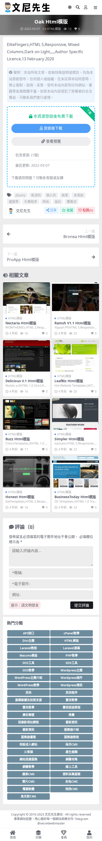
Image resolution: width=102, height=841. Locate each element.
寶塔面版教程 (71, 707)
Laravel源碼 (71, 648)
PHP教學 (72, 655)
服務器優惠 (28, 737)
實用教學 (71, 700)
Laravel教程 (28, 648)
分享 (53, 210)
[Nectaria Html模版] (26, 298)
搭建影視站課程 (28, 722)
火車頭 (28, 752)
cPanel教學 (71, 633)
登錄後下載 (53, 128)
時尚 (46, 201)
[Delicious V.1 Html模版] (26, 356)
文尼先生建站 (54, 814)
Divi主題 (28, 641)
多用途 (78, 195)
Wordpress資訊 (71, 685)
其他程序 (71, 692)
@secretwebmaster (51, 823)
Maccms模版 (28, 655)
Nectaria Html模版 (20, 323)
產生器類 (71, 752)
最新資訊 (71, 722)
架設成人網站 (28, 744)
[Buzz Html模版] (26, 414)
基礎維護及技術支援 (28, 700)
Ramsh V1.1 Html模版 (72, 323)
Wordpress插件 (71, 678)
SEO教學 (28, 670)
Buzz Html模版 (17, 439)
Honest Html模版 (19, 496)
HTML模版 (54, 29)
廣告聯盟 (28, 715)
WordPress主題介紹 (28, 678)
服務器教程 (71, 737)
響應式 (71, 201)
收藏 (70, 210)
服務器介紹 (71, 730)
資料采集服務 (71, 774)
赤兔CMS (71, 781)
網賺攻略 (71, 759)
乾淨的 (36, 195)
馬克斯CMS (28, 796)
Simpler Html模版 (69, 439)
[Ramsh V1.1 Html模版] (75, 298)
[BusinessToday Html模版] (75, 471)
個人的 (51, 195)
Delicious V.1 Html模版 (24, 380)
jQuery (21, 195)
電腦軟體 (28, 789)
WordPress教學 (28, 685)
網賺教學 (28, 767)
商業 (65, 195)
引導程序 (30, 201)
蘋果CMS (28, 774)
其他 (28, 692)
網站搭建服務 (28, 759)
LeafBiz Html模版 (68, 380)
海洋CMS (71, 744)
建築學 (14, 201)
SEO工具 (28, 663)
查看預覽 (53, 141)
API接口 (28, 633)
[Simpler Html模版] (75, 414)
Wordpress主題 (71, 670)
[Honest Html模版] (26, 471)
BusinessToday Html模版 (75, 496)
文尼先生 (23, 210)
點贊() (88, 210)
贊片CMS (28, 781)
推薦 (72, 715)
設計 (58, 201)
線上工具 (71, 767)
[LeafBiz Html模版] (75, 356)
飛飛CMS (71, 789)
